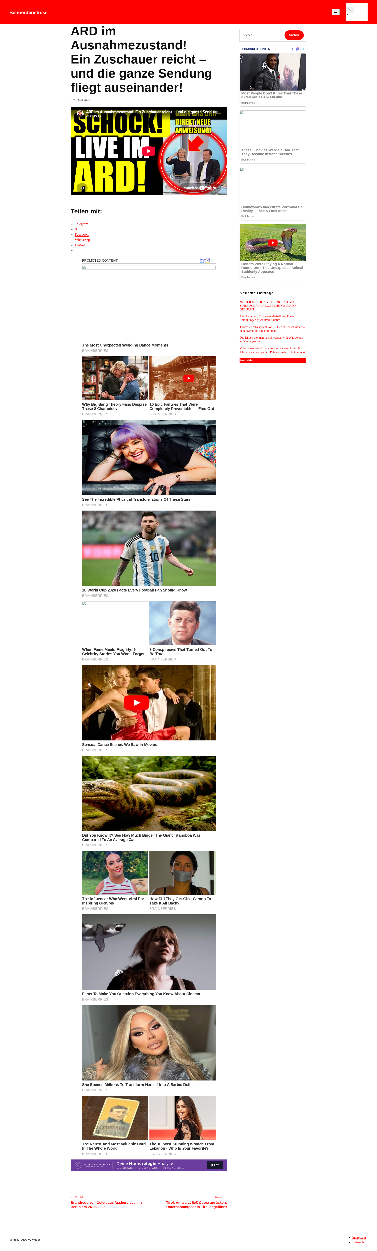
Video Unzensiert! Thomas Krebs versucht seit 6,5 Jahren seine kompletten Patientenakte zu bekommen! (273, 350)
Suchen (294, 35)
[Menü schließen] (350, 10)
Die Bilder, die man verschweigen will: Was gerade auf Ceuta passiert (271, 339)
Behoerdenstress (28, 12)
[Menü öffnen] (336, 12)
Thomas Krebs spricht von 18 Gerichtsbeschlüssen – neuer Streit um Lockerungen (272, 328)
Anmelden (247, 360)
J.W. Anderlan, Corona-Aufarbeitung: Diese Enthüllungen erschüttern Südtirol (267, 318)
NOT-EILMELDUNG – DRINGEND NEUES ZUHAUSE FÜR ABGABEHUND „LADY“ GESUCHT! (269, 305)
